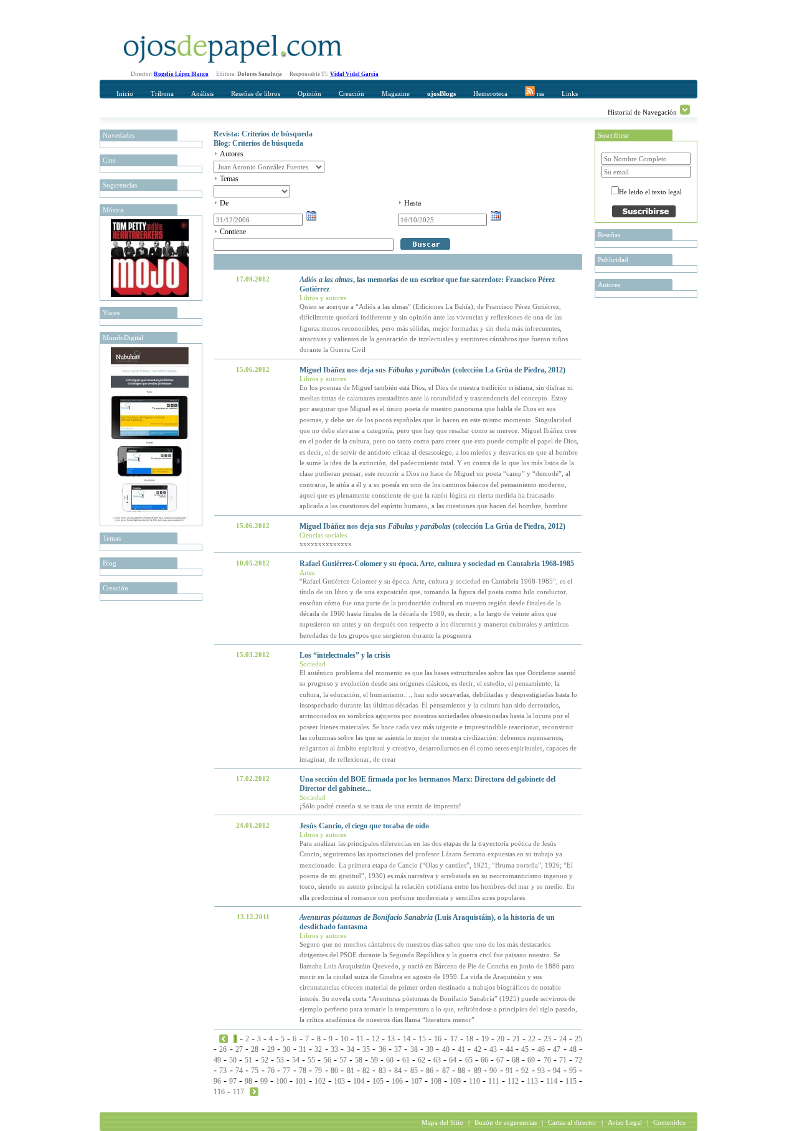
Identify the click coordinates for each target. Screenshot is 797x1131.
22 (531, 1038)
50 (233, 1060)
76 (271, 1070)
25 (578, 1038)
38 (414, 1049)
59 (374, 1060)
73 (223, 1070)
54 (295, 1060)
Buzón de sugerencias (505, 1122)
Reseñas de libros (255, 93)
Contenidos (669, 1122)
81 (350, 1070)
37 (398, 1049)
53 (280, 1060)
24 (563, 1038)
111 (493, 1081)
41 (461, 1049)
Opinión (309, 93)
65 (469, 1060)
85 (414, 1070)
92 (525, 1070)
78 (302, 1070)
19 (485, 1038)
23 (547, 1038)
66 (484, 1060)
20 (500, 1038)
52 (264, 1060)
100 (281, 1081)
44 (509, 1049)
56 (327, 1060)
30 (286, 1049)
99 (264, 1081)
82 (366, 1070)
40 (446, 1049)
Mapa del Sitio (442, 1122)
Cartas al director (572, 1122)
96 (217, 1081)
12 (375, 1038)
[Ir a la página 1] (223, 1038)
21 (516, 1038)
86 (429, 1070)
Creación (351, 93)
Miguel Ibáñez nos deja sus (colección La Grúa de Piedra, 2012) (432, 370)
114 (551, 1081)
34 (350, 1049)
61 (406, 1060)
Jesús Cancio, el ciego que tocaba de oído (364, 825)
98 (248, 1081)
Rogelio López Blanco (181, 74)
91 (509, 1070)
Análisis (202, 93)
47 (556, 1049)
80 (334, 1070)
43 (493, 1049)
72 (578, 1060)
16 (437, 1038)
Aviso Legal (625, 1122)
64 (452, 1060)
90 (493, 1070)
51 (248, 1060)
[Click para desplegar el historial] (685, 110)
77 (286, 1070)
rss (539, 93)
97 (233, 1081)
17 (454, 1038)
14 (406, 1038)
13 (391, 1038)
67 (500, 1060)
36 (382, 1049)
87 (446, 1070)
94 (556, 1070)
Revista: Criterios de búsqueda (263, 134)
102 (320, 1081)
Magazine (396, 93)
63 (437, 1060)
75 (254, 1070)
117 (238, 1091)
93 (541, 1070)
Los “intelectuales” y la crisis (344, 655)
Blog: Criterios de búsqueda (258, 143)
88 (461, 1070)
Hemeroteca (490, 93)
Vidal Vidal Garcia (354, 74)
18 (469, 1038)
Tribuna (162, 93)
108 (435, 1081)
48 (573, 1049)
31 (302, 1049)
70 (547, 1060)
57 (343, 1060)
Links (570, 93)
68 (515, 1060)
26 (223, 1049)
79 (318, 1070)
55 (311, 1060)
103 (339, 1081)
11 (360, 1038)
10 (344, 1038)
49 (217, 1060)
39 (429, 1049)
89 (477, 1070)
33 (334, 1049)
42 (477, 1049)
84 (398, 1070)
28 (254, 1049)
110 (474, 1081)
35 (366, 1049)
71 (563, 1060)
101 (300, 1081)
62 (421, 1060)
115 (571, 1081)
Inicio (124, 93)
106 (397, 1081)
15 (422, 1038)
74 (239, 1070)
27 (239, 1049)
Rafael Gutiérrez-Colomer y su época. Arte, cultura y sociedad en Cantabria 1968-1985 (436, 563)
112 (513, 1081)
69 (531, 1060)
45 (525, 1049)
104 (358, 1081)
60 (390, 1060)
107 (416, 1081)
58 (358, 1060)
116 (219, 1091)
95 (573, 1070)
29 (271, 1049)
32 (318, 1049)
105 (378, 1081)
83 (382, 1070)
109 (455, 1081)
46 (541, 1049)
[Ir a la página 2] (254, 1091)
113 (532, 1081)
